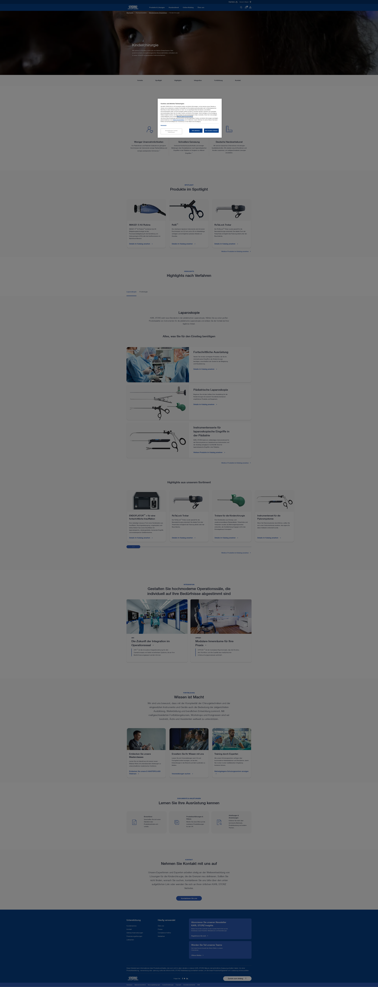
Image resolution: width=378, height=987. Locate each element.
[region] (190, 118)
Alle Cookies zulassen (211, 130)
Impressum (163, 125)
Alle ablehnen (196, 130)
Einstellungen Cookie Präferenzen (171, 131)
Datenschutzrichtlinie (178, 119)
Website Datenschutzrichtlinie (185, 116)
